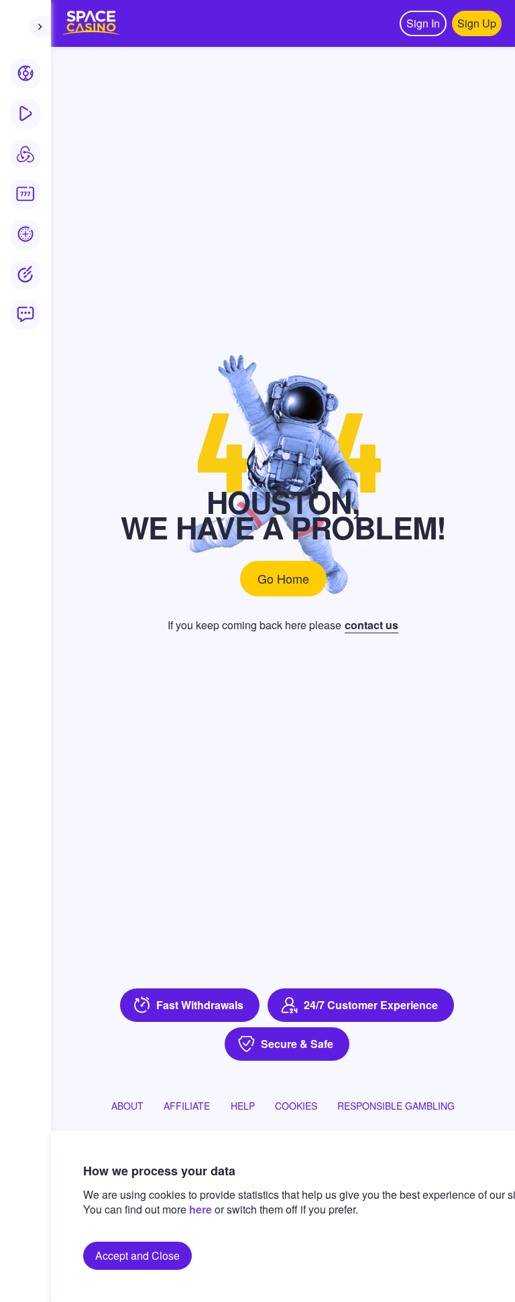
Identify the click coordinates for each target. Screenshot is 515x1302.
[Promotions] (25, 274)
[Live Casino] (25, 234)
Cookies (296, 1105)
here (200, 1209)
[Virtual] (25, 154)
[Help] (25, 315)
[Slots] (25, 194)
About (127, 1105)
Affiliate (187, 1105)
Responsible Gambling (396, 1105)
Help (243, 1105)
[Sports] (25, 73)
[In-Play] (25, 114)
